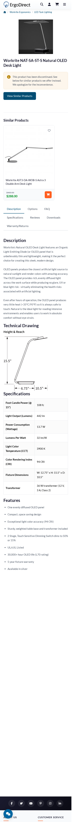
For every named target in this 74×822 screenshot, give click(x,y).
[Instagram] (50, 803)
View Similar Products (19, 95)
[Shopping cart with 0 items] (57, 4)
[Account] (49, 4)
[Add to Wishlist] (47, 130)
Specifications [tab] (15, 215)
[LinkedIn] (59, 803)
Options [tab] (33, 207)
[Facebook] (11, 803)
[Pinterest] (40, 803)
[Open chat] (8, 814)
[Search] (41, 4)
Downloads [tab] (53, 215)
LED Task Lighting (43, 12)
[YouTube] (31, 803)
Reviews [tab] (35, 215)
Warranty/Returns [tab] (18, 224)
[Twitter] (21, 803)
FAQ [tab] (47, 207)
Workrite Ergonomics (20, 12)
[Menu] (64, 4)
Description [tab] (14, 207)
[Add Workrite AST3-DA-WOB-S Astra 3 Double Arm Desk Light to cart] (46, 192)
